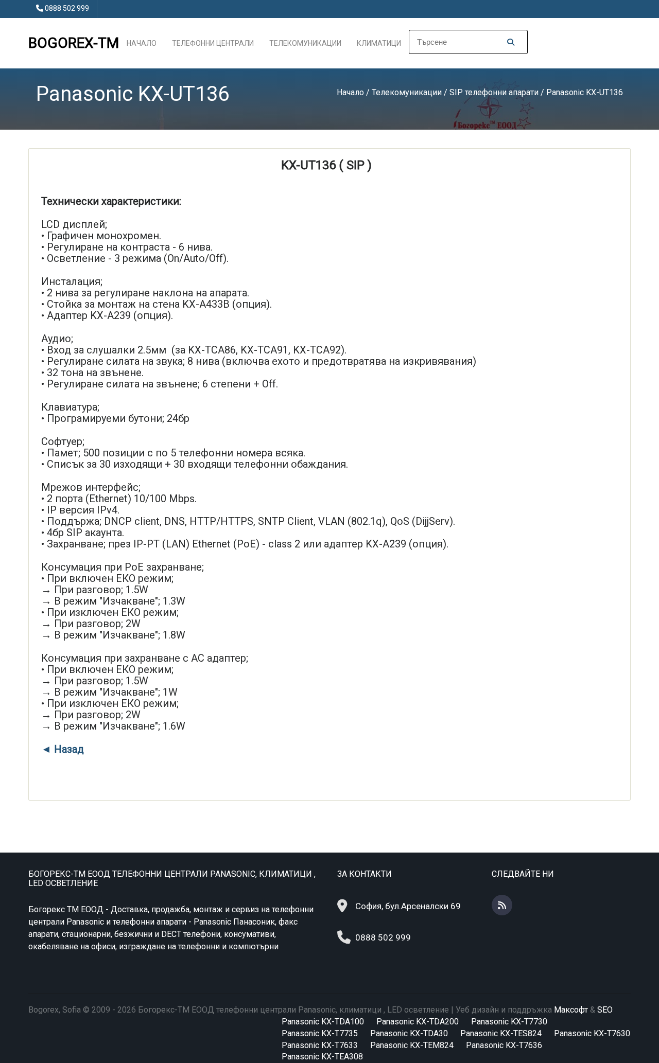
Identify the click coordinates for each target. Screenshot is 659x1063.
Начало (142, 43)
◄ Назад (62, 749)
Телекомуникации (305, 43)
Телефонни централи (213, 43)
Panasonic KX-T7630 (592, 1033)
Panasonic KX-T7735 (320, 1033)
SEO (605, 1010)
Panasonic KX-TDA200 (417, 1021)
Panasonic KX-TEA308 (322, 1056)
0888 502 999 (67, 8)
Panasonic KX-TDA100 (323, 1021)
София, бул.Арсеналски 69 (408, 906)
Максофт (571, 1010)
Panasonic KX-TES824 (501, 1033)
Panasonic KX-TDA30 (409, 1033)
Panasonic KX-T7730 (509, 1021)
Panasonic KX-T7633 (320, 1045)
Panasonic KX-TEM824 (412, 1045)
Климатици (379, 43)
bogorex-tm (73, 42)
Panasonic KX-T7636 (504, 1045)
